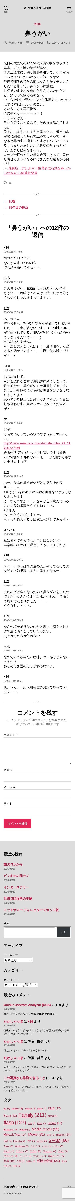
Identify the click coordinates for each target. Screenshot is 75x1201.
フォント (49, 1151)
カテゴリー (11, 979)
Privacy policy (12, 1193)
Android (30, 1109)
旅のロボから (13, 864)
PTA (31, 1141)
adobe (17, 1108)
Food (41, 1123)
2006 (37, 24)
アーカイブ (11, 955)
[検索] (63, 932)
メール (10, 786)
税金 (7, 1166)
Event (10, 1115)
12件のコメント (61, 42)
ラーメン (25, 1156)
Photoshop (19, 1141)
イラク (46, 1146)
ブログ (62, 1151)
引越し (30, 1161)
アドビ (35, 1146)
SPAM (59, 1140)
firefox (52, 1116)
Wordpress (22, 1146)
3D (7, 1108)
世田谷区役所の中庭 (18, 898)
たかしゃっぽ (13, 1021)
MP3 (50, 1135)
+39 (20, 42)
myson (63, 1134)
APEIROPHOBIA (37, 8)
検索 (6, 923)
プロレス (11, 1156)
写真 (9, 1160)
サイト (8, 803)
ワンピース (39, 1156)
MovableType (15, 1134)
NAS (7, 1141)
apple (41, 1108)
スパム (9, 1151)
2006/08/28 (37, 42)
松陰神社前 (48, 1161)
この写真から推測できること (24, 1078)
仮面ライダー (56, 1156)
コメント (11, 735)
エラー (58, 1146)
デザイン (22, 1151)
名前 (8, 769)
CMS (54, 1108)
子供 (20, 1161)
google (55, 1123)
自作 (16, 1166)
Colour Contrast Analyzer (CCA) (27, 1005)
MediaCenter (45, 1129)
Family (32, 1115)
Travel (8, 1146)
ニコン (35, 1151)
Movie (36, 1134)
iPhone (24, 1129)
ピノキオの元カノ (16, 876)
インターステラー (16, 887)
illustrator (11, 1129)
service (42, 1141)
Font (31, 1123)
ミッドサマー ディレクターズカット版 (31, 910)
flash (15, 1122)
